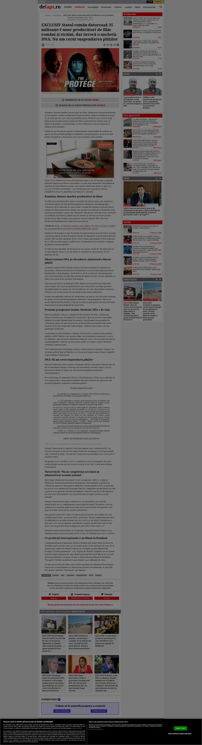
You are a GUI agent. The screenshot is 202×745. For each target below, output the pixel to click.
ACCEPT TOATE (180, 728)
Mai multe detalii (77, 728)
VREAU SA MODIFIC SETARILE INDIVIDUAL (179, 733)
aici (71, 736)
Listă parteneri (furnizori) (96, 729)
